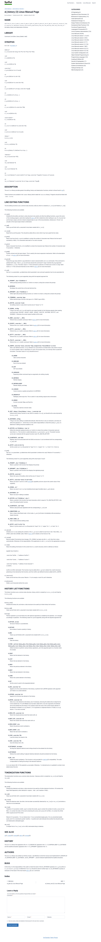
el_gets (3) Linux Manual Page (15, 882)
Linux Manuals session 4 (77, 42)
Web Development (76, 70)
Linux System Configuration (78, 52)
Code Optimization (76, 18)
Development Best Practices (78, 25)
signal (9, 835)
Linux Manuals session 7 (77, 46)
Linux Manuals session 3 (18, 8)
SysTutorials (46, 937)
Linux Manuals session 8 (77, 48)
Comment (10, 895)
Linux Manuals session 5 (77, 44)
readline (45, 759)
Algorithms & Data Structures (79, 14)
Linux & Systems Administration (79, 31)
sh (62, 190)
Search (94, 3)
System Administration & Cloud (79, 63)
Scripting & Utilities (76, 59)
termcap (30, 481)
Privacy (56, 937)
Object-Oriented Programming (79, 55)
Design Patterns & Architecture (79, 23)
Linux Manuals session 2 (77, 38)
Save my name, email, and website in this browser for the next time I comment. (26, 921)
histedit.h (13, 45)
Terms (51, 937)
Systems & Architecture (77, 65)
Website (49, 917)
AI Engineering (75, 12)
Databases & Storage (76, 20)
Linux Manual (8, 15)
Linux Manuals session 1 (77, 35)
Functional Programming (77, 27)
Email (29, 917)
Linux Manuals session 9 (77, 50)
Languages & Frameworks (78, 29)
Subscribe (78, 3)
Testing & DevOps (76, 67)
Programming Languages (78, 57)
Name (9, 917)
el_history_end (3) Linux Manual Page (55, 882)
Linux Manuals (87, 3)
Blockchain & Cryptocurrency (78, 16)
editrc (33, 218)
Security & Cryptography (77, 61)
